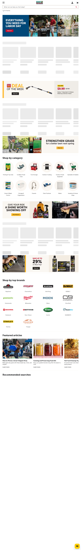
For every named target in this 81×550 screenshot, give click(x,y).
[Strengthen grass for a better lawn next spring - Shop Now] (40, 144)
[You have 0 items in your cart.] (77, 2)
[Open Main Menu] (4, 2)
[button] (72, 3)
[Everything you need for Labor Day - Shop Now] (40, 26)
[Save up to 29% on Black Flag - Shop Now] (40, 263)
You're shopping (6, 10)
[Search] (76, 7)
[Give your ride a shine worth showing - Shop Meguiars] (40, 209)
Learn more (6, 367)
